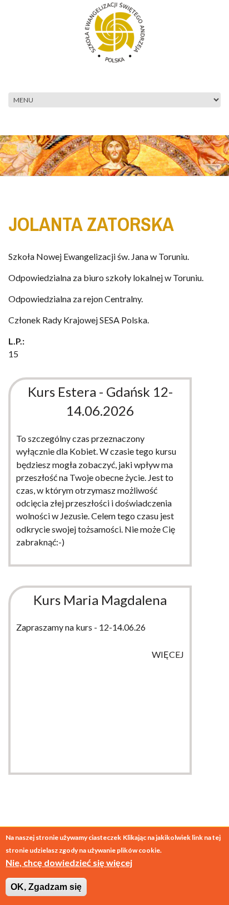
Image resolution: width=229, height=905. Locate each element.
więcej (168, 654)
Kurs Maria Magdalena (100, 600)
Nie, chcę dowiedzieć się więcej (69, 862)
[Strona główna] (114, 31)
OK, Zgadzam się (46, 887)
